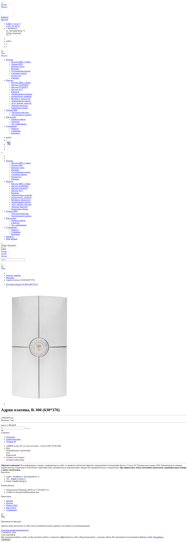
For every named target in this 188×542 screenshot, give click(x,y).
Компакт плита (17, 66)
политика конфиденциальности (15, 530)
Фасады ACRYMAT (20, 85)
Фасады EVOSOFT (19, 87)
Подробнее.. (158, 537)
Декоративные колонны (21, 94)
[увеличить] (26, 428)
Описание (10, 437)
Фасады (9, 80)
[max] (8, 144)
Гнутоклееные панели (20, 71)
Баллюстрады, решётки (21, 96)
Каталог (9, 59)
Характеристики (13, 439)
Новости (15, 128)
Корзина (9, 236)
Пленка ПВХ (17, 64)
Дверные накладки (19, 105)
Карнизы (15, 92)
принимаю (6, 540)
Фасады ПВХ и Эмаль (21, 62)
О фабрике (16, 131)
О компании (11, 126)
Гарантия (15, 122)
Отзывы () (11, 441)
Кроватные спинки (19, 108)
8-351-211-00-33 (13, 26)
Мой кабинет (12, 239)
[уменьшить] (29, 428)
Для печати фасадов (20, 112)
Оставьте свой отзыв (15, 460)
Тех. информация (18, 124)
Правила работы (18, 119)
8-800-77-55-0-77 (13, 24)
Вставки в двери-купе (20, 99)
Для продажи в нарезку (21, 115)
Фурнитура (16, 76)
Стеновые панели (19, 73)
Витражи (15, 69)
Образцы (15, 78)
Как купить (11, 117)
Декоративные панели (21, 101)
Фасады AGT (17, 89)
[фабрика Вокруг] (5, 258)
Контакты (15, 133)
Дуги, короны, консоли (21, 103)
